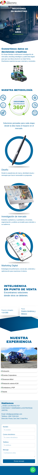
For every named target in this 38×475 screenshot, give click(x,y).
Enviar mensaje (19, 461)
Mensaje (6, 450)
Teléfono (6, 442)
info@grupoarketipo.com (14, 414)
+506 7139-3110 (13, 416)
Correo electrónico (9, 434)
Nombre (5, 427)
